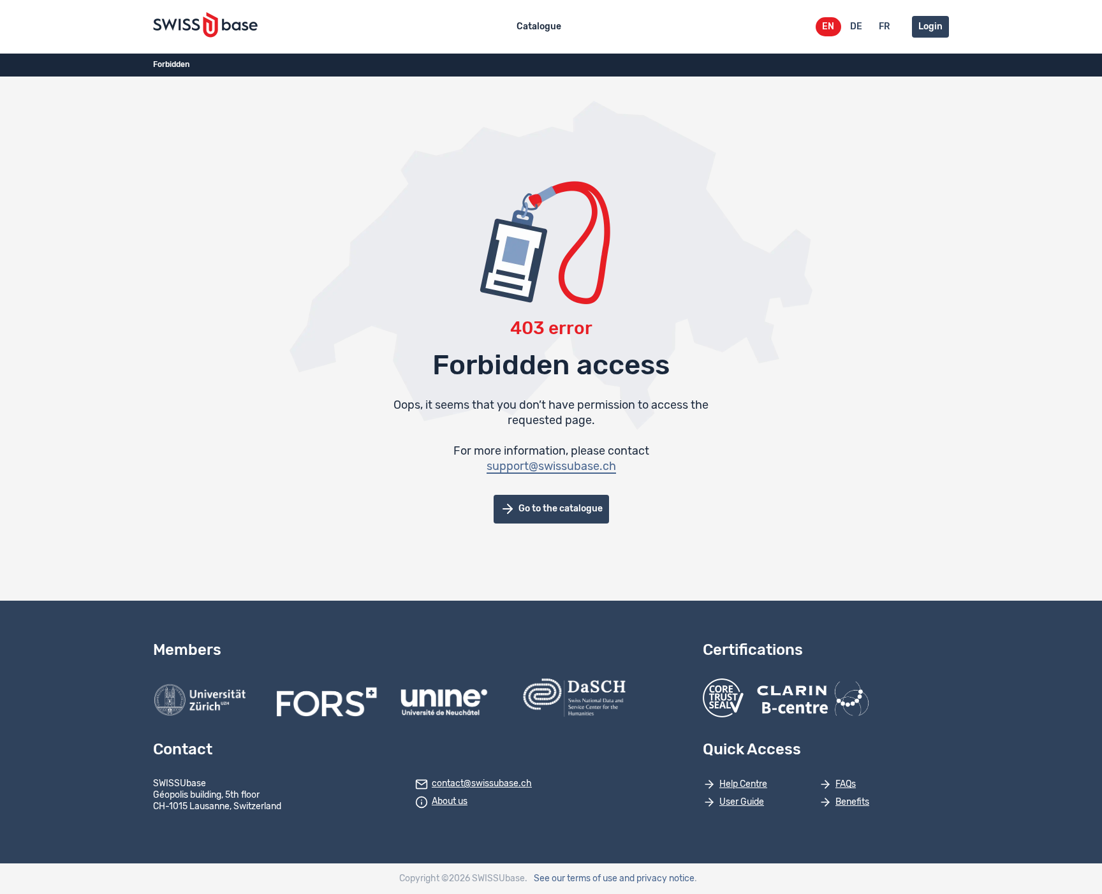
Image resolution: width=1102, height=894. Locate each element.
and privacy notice (656, 878)
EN (828, 26)
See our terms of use (575, 878)
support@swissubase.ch (551, 467)
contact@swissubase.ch (482, 783)
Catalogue (539, 26)
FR (884, 26)
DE (856, 26)
